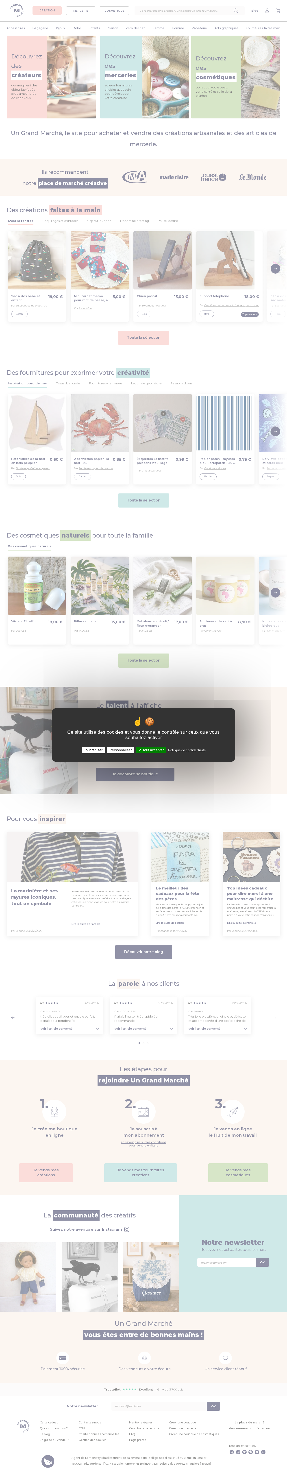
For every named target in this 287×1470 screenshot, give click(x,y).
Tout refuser (93, 750)
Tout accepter (152, 750)
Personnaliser (120, 750)
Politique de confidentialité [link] (187, 750)
